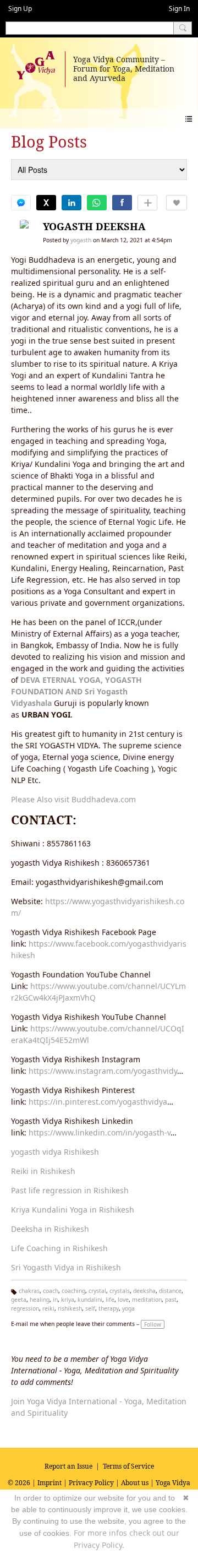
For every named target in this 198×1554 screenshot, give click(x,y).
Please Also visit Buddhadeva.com (73, 799)
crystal (97, 1291)
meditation (147, 1299)
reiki (48, 1308)
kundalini (90, 1299)
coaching (73, 1291)
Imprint (49, 1482)
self (90, 1308)
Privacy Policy (91, 1482)
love (123, 1299)
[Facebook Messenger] (21, 202)
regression (25, 1308)
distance (170, 1291)
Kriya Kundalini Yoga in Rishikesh (72, 1209)
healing (40, 1299)
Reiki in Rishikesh (43, 1171)
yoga (128, 1308)
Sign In (179, 8)
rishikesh (70, 1308)
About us (134, 1482)
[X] (46, 202)
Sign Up (20, 8)
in (55, 1299)
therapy (108, 1308)
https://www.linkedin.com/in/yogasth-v (99, 1132)
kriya (67, 1299)
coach (50, 1291)
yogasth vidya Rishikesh (55, 1152)
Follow (152, 1324)
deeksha (144, 1291)
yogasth (80, 240)
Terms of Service (128, 1466)
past (171, 1299)
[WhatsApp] (97, 202)
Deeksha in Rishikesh (50, 1229)
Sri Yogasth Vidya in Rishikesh (66, 1267)
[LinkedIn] (71, 202)
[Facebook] (122, 202)
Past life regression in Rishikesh (70, 1190)
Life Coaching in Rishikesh (59, 1248)
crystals (119, 1291)
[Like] (176, 202)
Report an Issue (68, 1466)
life (110, 1299)
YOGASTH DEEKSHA (94, 226)
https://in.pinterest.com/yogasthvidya (98, 1101)
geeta (18, 1299)
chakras (29, 1291)
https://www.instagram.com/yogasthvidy (103, 1071)
